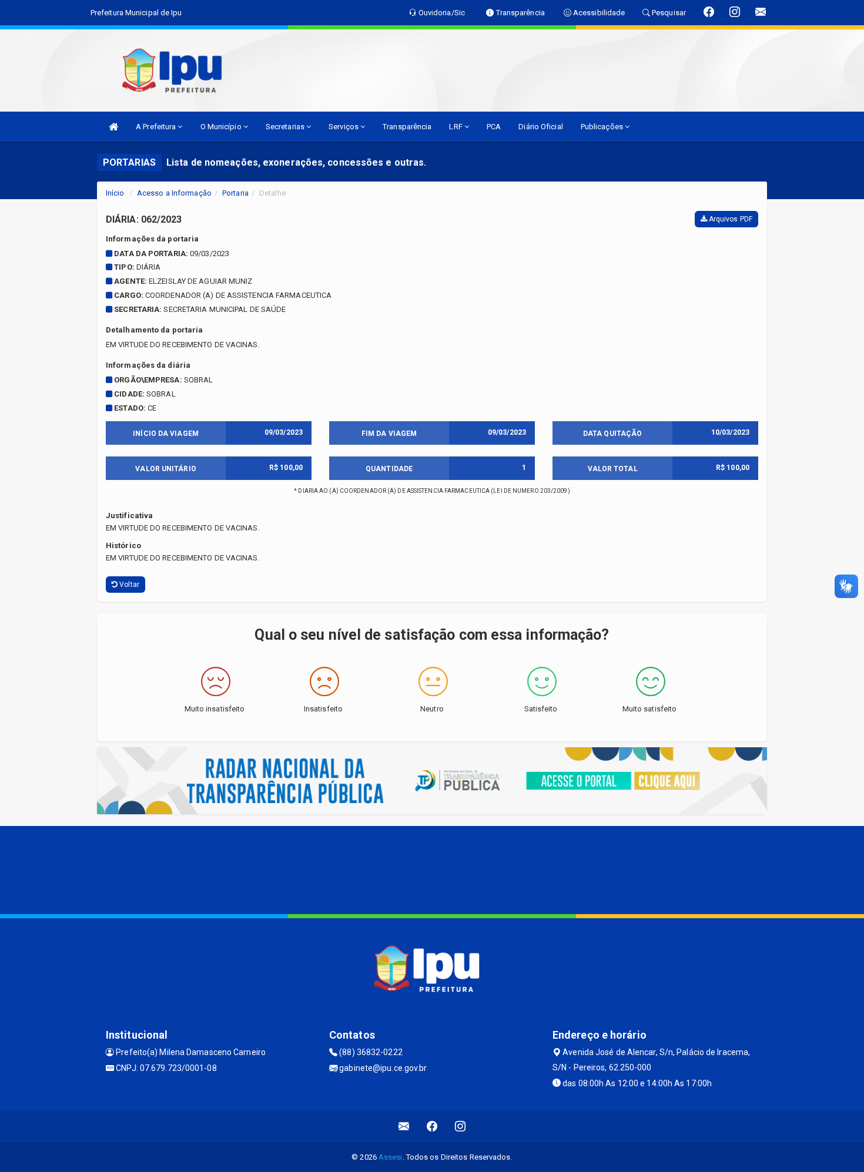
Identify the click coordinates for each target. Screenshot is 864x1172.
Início (115, 193)
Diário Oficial (540, 126)
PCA (494, 126)
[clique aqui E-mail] (404, 1126)
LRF (456, 126)
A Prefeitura (157, 126)
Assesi (391, 1157)
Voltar (128, 584)
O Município (221, 126)
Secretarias (286, 126)
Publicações (603, 126)
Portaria (235, 193)
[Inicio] (113, 127)
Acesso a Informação (174, 193)
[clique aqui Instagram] (460, 1126)
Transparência (407, 126)
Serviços (344, 126)
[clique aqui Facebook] (432, 1126)
